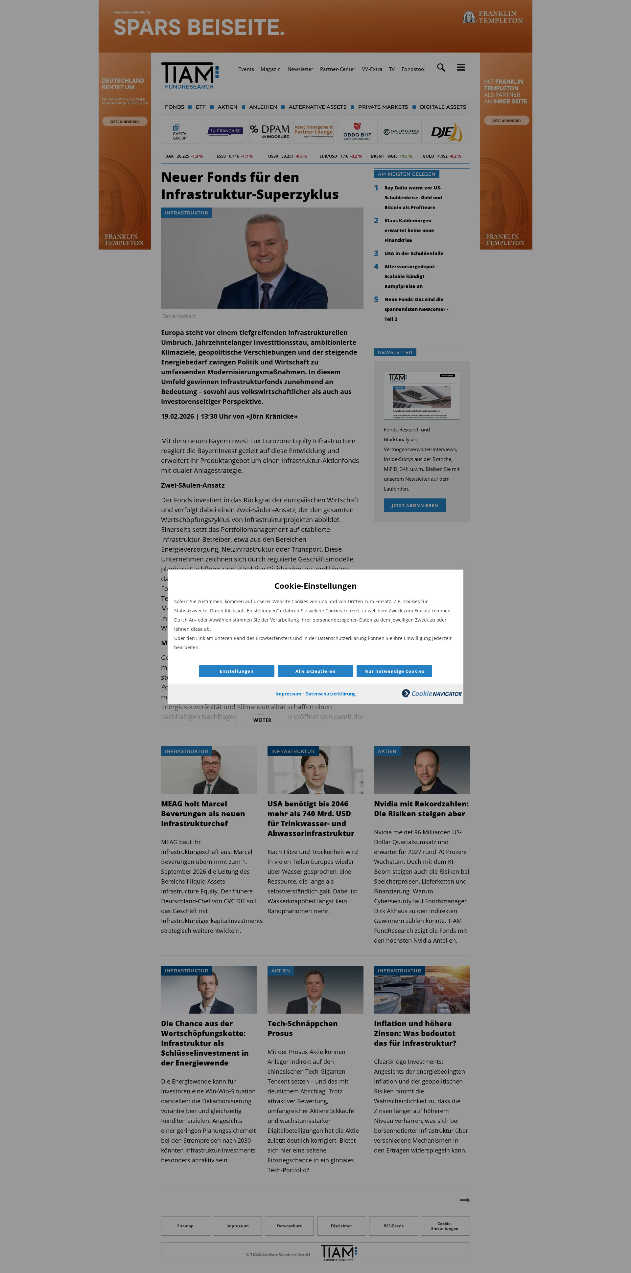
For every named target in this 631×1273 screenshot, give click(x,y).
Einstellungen (237, 671)
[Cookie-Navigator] (432, 695)
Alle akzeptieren (315, 671)
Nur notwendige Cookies (394, 671)
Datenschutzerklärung (330, 694)
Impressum (288, 694)
